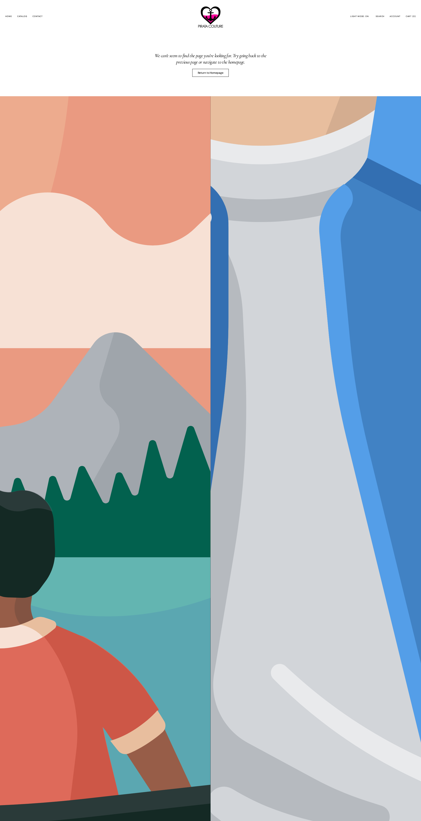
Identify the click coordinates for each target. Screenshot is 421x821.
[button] (380, 16)
